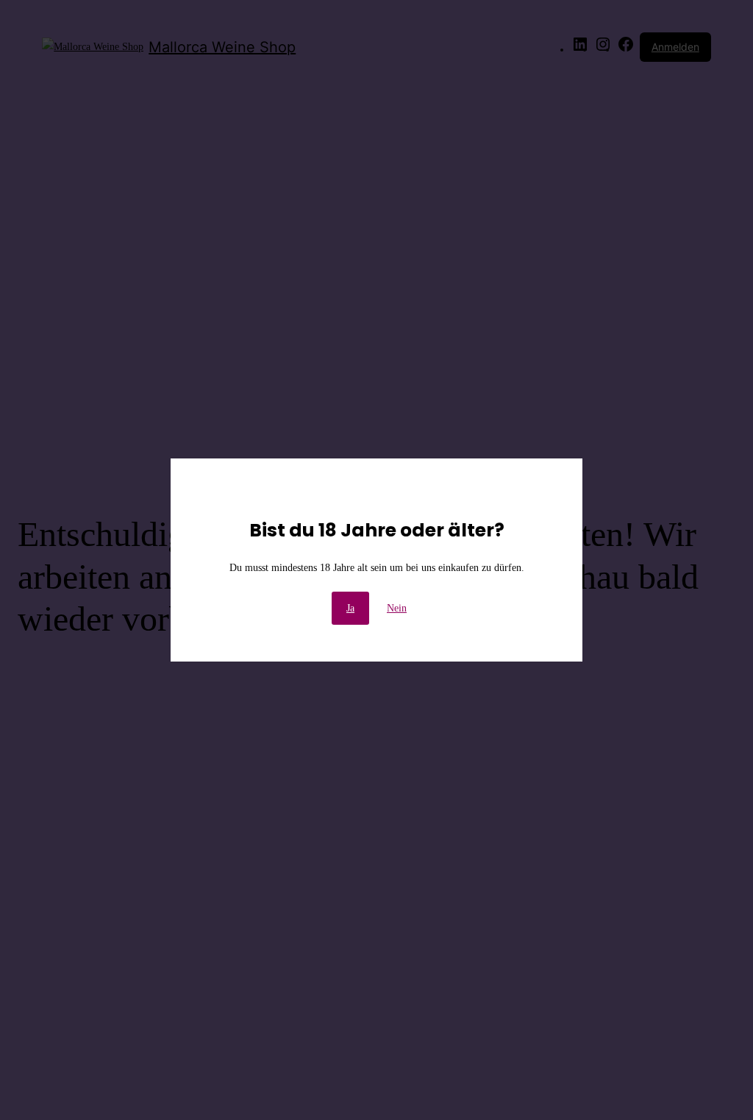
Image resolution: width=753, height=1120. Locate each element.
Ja (350, 608)
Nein (397, 608)
